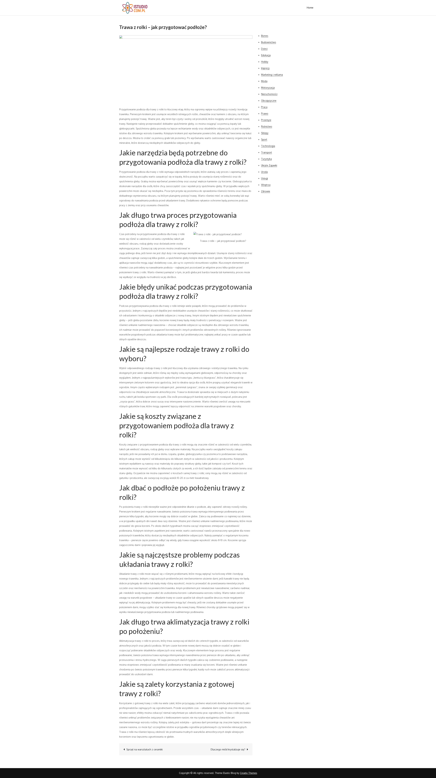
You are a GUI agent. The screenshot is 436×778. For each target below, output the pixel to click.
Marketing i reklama (272, 74)
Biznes (264, 35)
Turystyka (266, 158)
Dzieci (264, 48)
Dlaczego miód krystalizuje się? (228, 749)
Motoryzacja (268, 87)
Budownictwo (268, 42)
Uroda (264, 171)
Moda (264, 81)
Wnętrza (265, 184)
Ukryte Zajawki (269, 165)
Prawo (264, 113)
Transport (266, 152)
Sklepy (264, 132)
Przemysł (266, 120)
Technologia (268, 145)
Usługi (264, 178)
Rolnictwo (266, 126)
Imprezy (265, 68)
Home (310, 7)
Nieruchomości (269, 94)
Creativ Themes (248, 773)
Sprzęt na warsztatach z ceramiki (144, 749)
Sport (264, 139)
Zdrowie (265, 191)
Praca (264, 107)
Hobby (264, 61)
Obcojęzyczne (268, 100)
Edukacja (266, 55)
